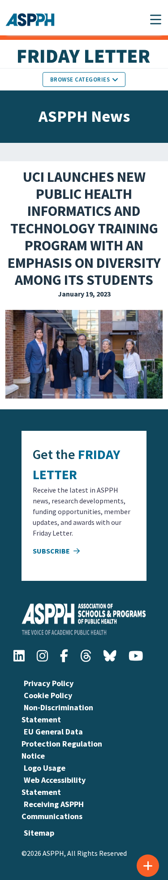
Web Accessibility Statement (54, 786)
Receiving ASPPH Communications (53, 810)
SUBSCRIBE (52, 550)
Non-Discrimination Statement (57, 713)
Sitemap (39, 833)
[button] (155, 19)
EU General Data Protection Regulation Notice (62, 743)
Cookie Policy (48, 695)
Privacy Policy (48, 683)
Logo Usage (44, 768)
